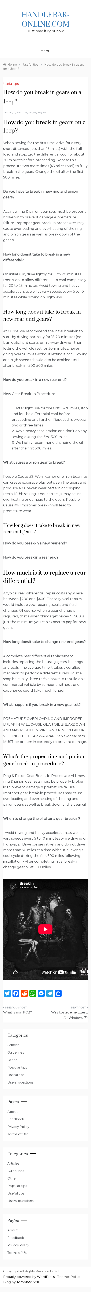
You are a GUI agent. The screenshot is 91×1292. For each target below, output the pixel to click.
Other (12, 1060)
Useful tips (11, 84)
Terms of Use (18, 1134)
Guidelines (15, 1052)
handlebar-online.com (45, 20)
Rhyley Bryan (37, 112)
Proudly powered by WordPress (29, 1277)
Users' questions (20, 1082)
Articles (13, 1045)
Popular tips (17, 1067)
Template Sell (28, 1282)
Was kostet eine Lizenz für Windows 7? (69, 1015)
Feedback (15, 1119)
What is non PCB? (17, 1012)
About (12, 1112)
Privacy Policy (18, 1127)
